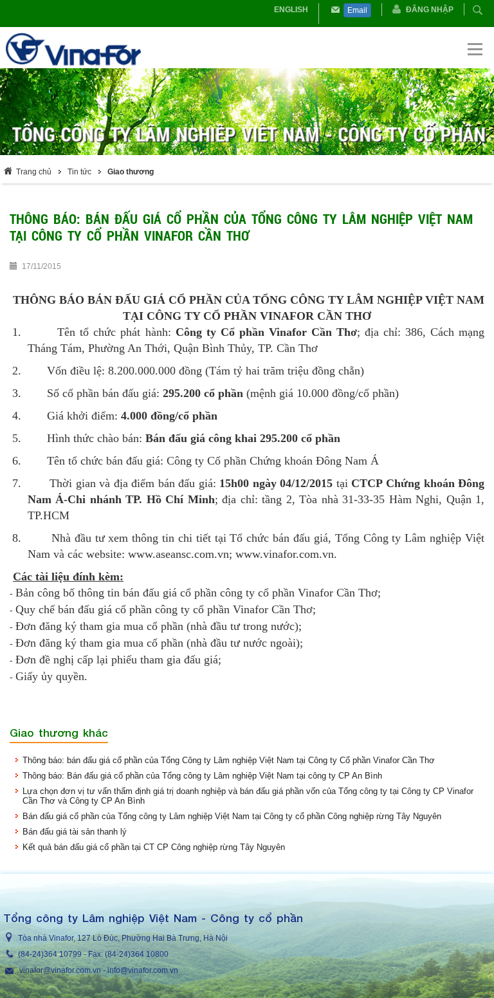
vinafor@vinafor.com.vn (60, 970)
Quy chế (36, 609)
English (291, 9)
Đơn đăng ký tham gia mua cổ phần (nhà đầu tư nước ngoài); (159, 642)
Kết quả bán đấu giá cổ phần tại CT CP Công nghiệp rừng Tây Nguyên (154, 847)
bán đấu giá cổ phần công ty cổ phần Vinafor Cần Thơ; (187, 609)
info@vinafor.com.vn (142, 970)
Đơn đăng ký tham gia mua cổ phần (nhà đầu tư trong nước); (158, 626)
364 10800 (150, 954)
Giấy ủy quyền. (51, 676)
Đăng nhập (429, 9)
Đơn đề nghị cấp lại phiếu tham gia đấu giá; (118, 659)
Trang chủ (33, 171)
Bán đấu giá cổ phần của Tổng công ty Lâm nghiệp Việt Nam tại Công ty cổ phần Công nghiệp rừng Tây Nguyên (232, 816)
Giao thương (130, 171)
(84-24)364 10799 (50, 954)
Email (357, 10)
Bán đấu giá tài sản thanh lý (75, 831)
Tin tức (79, 171)
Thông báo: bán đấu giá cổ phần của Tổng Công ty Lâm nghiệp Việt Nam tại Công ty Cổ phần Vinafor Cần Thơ (229, 760)
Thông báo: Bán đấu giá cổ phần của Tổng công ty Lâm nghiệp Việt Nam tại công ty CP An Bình (202, 776)
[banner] (248, 49)
